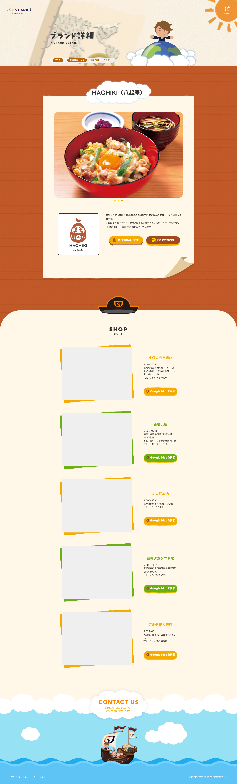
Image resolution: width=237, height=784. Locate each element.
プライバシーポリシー (20, 777)
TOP (57, 60)
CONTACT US (118, 702)
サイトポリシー (40, 777)
